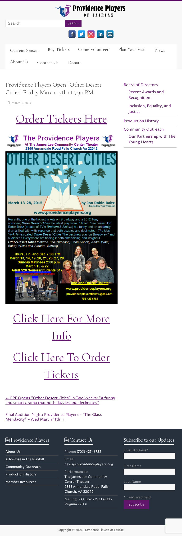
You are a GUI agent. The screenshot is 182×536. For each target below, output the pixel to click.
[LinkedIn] (100, 34)
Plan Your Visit (132, 49)
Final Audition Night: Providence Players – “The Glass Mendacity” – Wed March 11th (53, 417)
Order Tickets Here (61, 119)
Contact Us (48, 63)
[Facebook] (72, 34)
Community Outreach (144, 129)
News (160, 50)
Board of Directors (141, 85)
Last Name (132, 481)
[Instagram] (91, 34)
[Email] (110, 34)
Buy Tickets (59, 49)
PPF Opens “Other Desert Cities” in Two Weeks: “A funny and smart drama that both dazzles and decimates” (60, 400)
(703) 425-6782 (89, 451)
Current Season (24, 50)
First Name (132, 466)
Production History (141, 121)
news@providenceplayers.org (88, 464)
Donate (75, 63)
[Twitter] (81, 34)
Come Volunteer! (94, 49)
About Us (19, 62)
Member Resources (20, 482)
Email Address (136, 450)
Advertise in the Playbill (24, 459)
